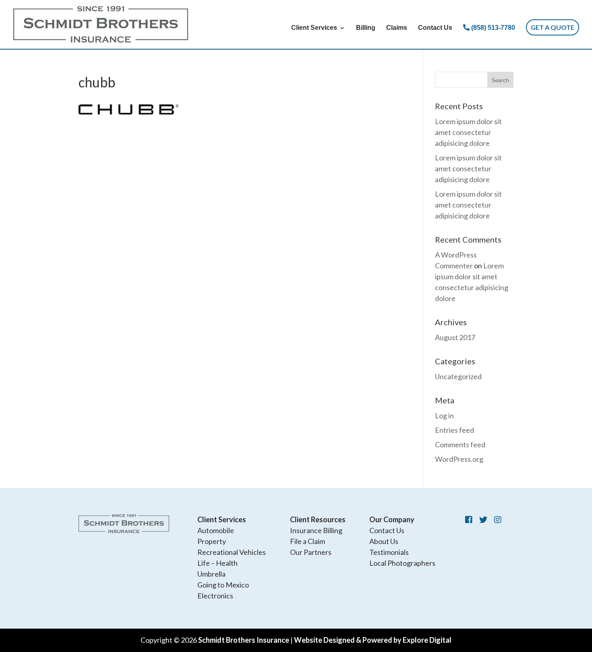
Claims (396, 28)
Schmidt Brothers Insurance (243, 639)
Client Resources (318, 519)
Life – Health (217, 563)
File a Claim (307, 541)
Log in (444, 415)
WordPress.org (459, 459)
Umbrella (211, 573)
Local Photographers (402, 563)
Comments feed (460, 444)
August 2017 (455, 337)
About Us (383, 541)
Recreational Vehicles (231, 552)
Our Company (391, 519)
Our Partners (310, 552)
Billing (365, 28)
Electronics (215, 595)
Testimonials (389, 552)
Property (211, 541)
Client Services (314, 28)
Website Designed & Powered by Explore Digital (372, 639)
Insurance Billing (316, 530)
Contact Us (435, 28)
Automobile (215, 530)
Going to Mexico (223, 584)
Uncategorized (458, 376)
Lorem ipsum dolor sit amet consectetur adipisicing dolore (468, 132)
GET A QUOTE (552, 27)
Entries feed (454, 430)
